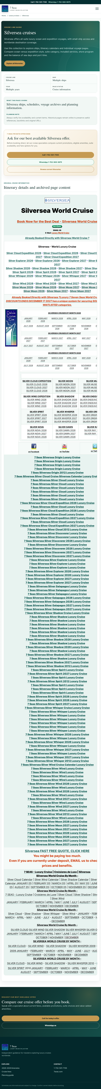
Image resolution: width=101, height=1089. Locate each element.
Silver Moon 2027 (57, 291)
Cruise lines (6, 1072)
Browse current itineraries (50, 169)
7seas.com (58, 1072)
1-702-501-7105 (60, 1068)
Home (4, 16)
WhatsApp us (50, 1025)
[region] (50, 585)
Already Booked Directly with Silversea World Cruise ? (57, 238)
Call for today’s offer (50, 1018)
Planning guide (8, 1075)
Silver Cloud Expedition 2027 (61, 256)
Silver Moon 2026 (34, 291)
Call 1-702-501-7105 (39, 2)
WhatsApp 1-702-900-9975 (59, 2)
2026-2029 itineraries (10, 1068)
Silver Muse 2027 (69, 287)
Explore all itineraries (15, 63)
